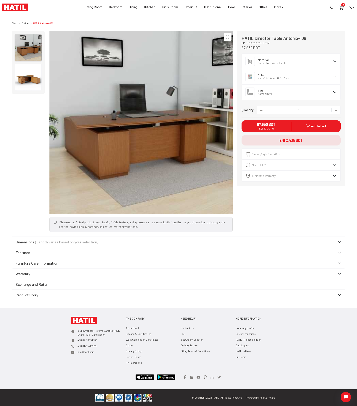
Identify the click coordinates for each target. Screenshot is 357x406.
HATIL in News (243, 351)
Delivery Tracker (189, 345)
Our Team (241, 356)
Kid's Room (170, 7)
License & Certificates (138, 333)
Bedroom (115, 7)
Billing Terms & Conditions (195, 351)
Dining (133, 7)
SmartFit (191, 7)
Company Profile (245, 328)
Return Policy (133, 356)
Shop (14, 23)
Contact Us (187, 328)
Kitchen (149, 7)
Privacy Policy (133, 351)
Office (263, 7)
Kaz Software (267, 397)
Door (231, 7)
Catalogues (242, 345)
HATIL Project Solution (248, 339)
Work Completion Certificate (142, 339)
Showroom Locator (192, 339)
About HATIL (133, 328)
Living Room (93, 7)
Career (130, 345)
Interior (247, 7)
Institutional (212, 7)
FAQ (183, 333)
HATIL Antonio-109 (43, 23)
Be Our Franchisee (246, 333)
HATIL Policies (134, 362)
